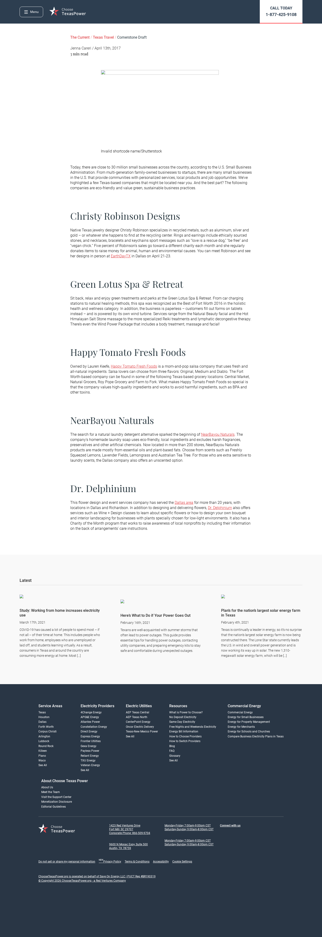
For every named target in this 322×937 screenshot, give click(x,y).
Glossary (174, 755)
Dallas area (184, 502)
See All (42, 765)
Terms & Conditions (137, 861)
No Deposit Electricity (182, 717)
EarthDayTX (121, 256)
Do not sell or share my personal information (66, 861)
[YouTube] (270, 833)
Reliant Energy (90, 755)
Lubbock (43, 741)
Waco (42, 760)
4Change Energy (91, 712)
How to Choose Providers (185, 736)
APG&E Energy (90, 717)
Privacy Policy (110, 861)
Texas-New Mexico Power (142, 731)
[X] (260, 833)
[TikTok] (251, 833)
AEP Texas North (136, 717)
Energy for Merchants (241, 726)
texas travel (104, 37)
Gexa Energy (88, 746)
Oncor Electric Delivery (140, 726)
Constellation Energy (94, 726)
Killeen (42, 750)
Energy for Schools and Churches (249, 731)
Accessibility (161, 861)
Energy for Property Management (249, 721)
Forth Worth (46, 726)
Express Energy (90, 736)
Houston (44, 717)
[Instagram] (232, 833)
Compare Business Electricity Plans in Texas (256, 736)
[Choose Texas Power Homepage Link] (68, 12)
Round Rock (46, 746)
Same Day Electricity (182, 721)
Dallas (42, 721)
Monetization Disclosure (56, 801)
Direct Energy (89, 731)
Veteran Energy (90, 765)
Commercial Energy (240, 712)
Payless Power (90, 750)
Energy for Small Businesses (246, 717)
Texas (42, 712)
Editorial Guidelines (53, 806)
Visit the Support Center (56, 797)
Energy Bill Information (183, 731)
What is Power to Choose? (186, 712)
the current (80, 37)
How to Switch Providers (184, 741)
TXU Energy (88, 760)
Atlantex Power (90, 721)
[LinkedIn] (241, 833)
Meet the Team (50, 792)
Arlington (44, 736)
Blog (172, 746)
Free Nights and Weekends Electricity (192, 726)
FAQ (171, 750)
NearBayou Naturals (218, 434)
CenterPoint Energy (138, 721)
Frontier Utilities (91, 741)
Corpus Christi (47, 731)
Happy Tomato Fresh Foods (134, 366)
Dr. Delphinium (220, 507)
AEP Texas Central (137, 712)
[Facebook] (223, 833)
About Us (47, 787)
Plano (42, 755)
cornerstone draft (132, 37)
